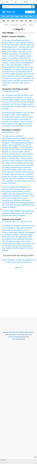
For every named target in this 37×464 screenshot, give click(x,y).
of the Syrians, (12, 51)
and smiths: (29, 179)
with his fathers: (23, 95)
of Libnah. (15, 235)
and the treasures (17, 163)
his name (12, 215)
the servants (17, 136)
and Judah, (27, 244)
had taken (5, 104)
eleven (4, 230)
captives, (5, 179)
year (8, 158)
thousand (30, 176)
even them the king (13, 205)
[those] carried (21, 194)
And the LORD (24, 47)
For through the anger (11, 241)
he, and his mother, (16, 152)
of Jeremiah (6, 235)
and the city (21, 140)
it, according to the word (17, 58)
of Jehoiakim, (26, 78)
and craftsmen (15, 200)
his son (13, 97)
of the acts (17, 78)
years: (17, 45)
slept (15, 95)
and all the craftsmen (17, 179)
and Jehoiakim (21, 43)
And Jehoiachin (27, 147)
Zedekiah (6, 226)
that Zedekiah (7, 248)
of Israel (24, 167)
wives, (9, 191)
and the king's (14, 189)
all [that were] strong (17, 203)
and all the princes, (18, 174)
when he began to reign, (11, 228)
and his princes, (15, 154)
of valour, (14, 176)
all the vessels (26, 165)
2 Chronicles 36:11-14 (10, 222)
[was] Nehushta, (13, 119)
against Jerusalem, (9, 140)
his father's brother (9, 213)
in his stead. (27, 97)
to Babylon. (25, 196)
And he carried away (23, 172)
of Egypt (16, 100)
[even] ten (22, 176)
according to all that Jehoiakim (13, 239)
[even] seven (22, 198)
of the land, (11, 194)
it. (18, 147)
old (29, 113)
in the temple (11, 170)
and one (24, 226)
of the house (27, 161)
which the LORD (13, 76)
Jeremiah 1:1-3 (25, 222)
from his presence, (25, 246)
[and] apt (29, 203)
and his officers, (18, 191)
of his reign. (15, 158)
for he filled (11, 74)
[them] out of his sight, (16, 67)
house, (4, 165)
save (16, 181)
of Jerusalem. (14, 121)
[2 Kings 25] (34, 213)
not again (27, 100)
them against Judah (23, 56)
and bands (22, 51)
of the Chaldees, (22, 49)
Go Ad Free (3, 459)
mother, (23, 189)
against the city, (19, 145)
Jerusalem (19, 74)
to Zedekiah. (21, 215)
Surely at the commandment (21, 63)
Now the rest (7, 78)
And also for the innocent (12, 72)
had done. (28, 126)
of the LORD (25, 241)
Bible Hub (18, 268)
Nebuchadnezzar (17, 40)
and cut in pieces (13, 165)
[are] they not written (20, 81)
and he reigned (22, 115)
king (26, 40)
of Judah (11, 149)
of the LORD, (27, 124)
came (21, 100)
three (13, 45)
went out (18, 149)
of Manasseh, (7, 69)
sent (32, 47)
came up (30, 138)
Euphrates (9, 106)
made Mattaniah (28, 211)
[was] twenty (15, 226)
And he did (25, 121)
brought (32, 205)
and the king (6, 156)
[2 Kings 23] (2, 213)
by (21, 60)
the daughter (24, 119)
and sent (12, 56)
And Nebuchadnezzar (19, 143)
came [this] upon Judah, (19, 65)
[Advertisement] (18, 307)
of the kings (23, 83)
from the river (15, 104)
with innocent (29, 74)
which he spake (13, 60)
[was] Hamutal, (19, 232)
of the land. (11, 183)
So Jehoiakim (8, 95)
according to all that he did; (23, 69)
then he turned (25, 45)
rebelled (16, 248)
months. (18, 117)
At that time (7, 136)
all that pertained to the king (24, 106)
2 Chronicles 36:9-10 (10, 91)
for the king (22, 102)
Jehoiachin (7, 113)
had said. (10, 172)
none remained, (8, 181)
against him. (13, 47)
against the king (25, 248)
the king (5, 149)
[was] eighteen (16, 113)
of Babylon (31, 102)
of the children (23, 54)
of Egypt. (5, 109)
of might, (14, 198)
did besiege (13, 147)
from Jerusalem (14, 196)
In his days (7, 40)
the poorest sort (24, 181)
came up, (12, 43)
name (4, 119)
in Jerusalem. (17, 230)
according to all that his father (13, 126)
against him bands (9, 49)
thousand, (5, 200)
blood (24, 72)
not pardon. (29, 76)
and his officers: (28, 154)
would (22, 76)
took (21, 156)
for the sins (29, 67)
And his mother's (27, 117)
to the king (26, 149)
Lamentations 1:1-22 (10, 132)
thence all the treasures (13, 161)
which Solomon (11, 167)
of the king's (28, 163)
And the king (7, 100)
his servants (26, 60)
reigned (19, 97)
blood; (4, 76)
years (25, 113)
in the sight (18, 124)
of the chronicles (12, 83)
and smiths (25, 200)
